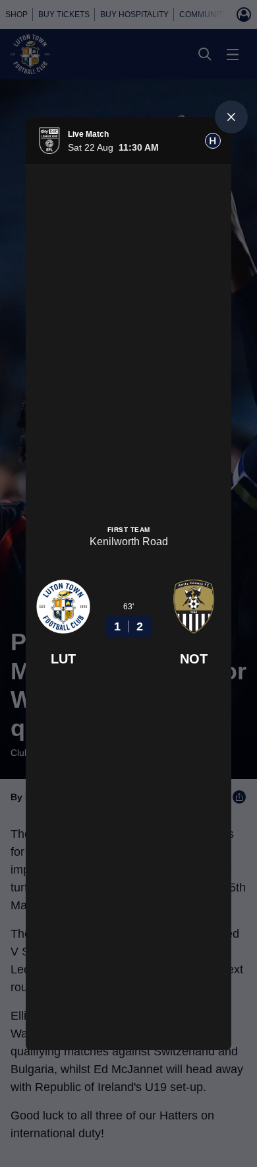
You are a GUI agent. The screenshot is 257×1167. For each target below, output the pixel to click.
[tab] (213, 140)
